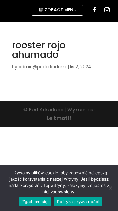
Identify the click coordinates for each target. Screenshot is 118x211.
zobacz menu (60, 10)
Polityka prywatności (78, 201)
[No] (110, 188)
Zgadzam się (35, 201)
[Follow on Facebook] (94, 10)
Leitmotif (59, 118)
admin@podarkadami (42, 67)
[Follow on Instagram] (107, 10)
